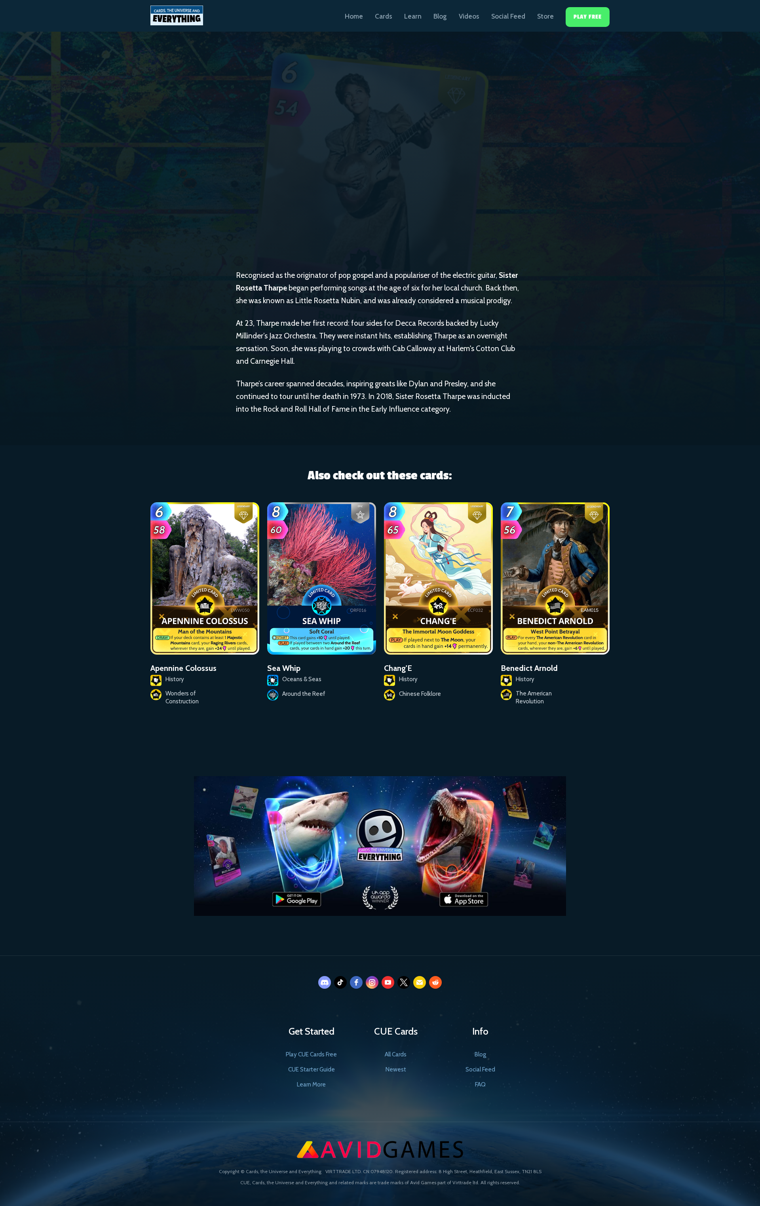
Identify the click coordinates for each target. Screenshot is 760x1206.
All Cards (396, 1054)
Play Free (588, 16)
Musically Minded (412, 192)
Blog (440, 16)
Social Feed (508, 16)
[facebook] (356, 982)
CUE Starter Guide (311, 1069)
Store (545, 16)
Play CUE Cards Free (311, 1054)
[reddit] (435, 982)
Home (354, 16)
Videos (469, 16)
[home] (176, 12)
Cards (383, 16)
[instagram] (372, 982)
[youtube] (388, 982)
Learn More (311, 1084)
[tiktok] (340, 982)
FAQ (480, 1084)
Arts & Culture (349, 192)
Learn (413, 16)
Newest (396, 1069)
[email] (419, 982)
